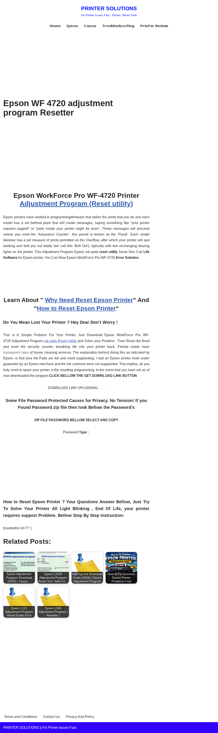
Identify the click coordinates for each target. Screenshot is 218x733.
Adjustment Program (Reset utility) (76, 203)
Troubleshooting (118, 26)
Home (55, 26)
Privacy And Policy (80, 717)
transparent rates (16, 352)
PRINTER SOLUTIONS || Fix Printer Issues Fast (39, 727)
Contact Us (51, 717)
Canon (90, 26)
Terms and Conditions (20, 717)
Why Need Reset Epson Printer (89, 300)
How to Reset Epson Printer (76, 308)
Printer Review (154, 26)
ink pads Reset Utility (60, 341)
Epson (72, 26)
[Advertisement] (76, 62)
